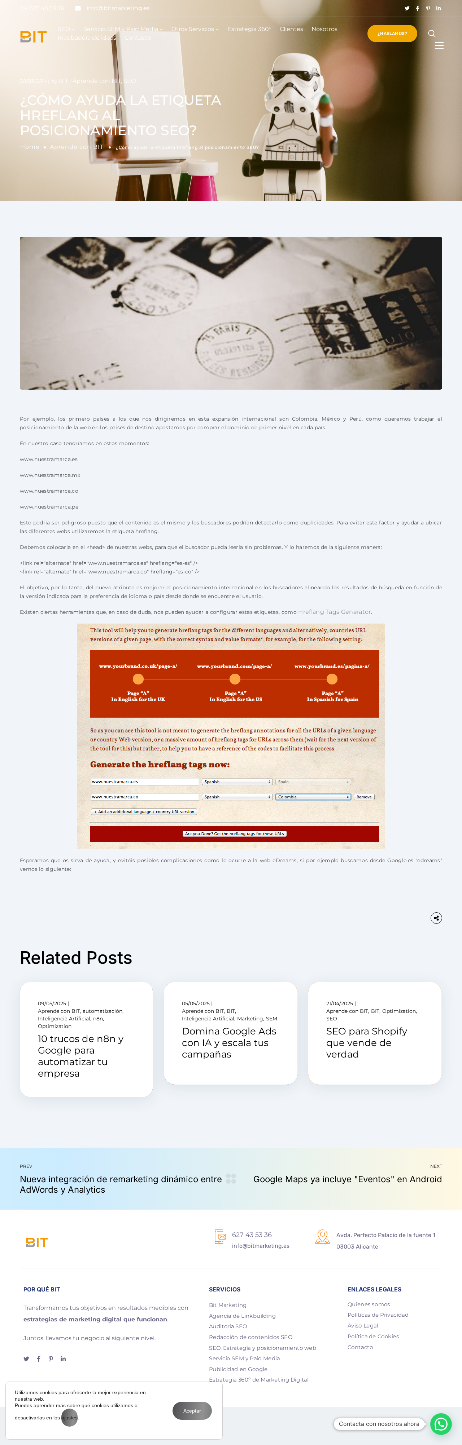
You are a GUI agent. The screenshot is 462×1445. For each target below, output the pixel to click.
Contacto (138, 37)
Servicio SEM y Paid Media (120, 29)
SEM (271, 1018)
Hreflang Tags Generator (334, 611)
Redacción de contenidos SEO (250, 1337)
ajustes (69, 1417)
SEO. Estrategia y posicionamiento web (262, 1347)
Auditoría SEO (228, 1326)
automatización (102, 1011)
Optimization (54, 1026)
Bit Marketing (228, 1305)
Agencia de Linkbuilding (242, 1315)
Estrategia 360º (249, 29)
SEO (64, 29)
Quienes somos (369, 1304)
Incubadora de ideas (87, 37)
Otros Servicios (192, 29)
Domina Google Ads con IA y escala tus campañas (229, 1042)
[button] (441, 1424)
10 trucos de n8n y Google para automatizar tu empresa (80, 1056)
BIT (63, 80)
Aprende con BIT (77, 146)
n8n (98, 1018)
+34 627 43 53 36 (40, 8)
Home (30, 146)
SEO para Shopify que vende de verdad (366, 1042)
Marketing (250, 1018)
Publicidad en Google (238, 1369)
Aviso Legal (363, 1325)
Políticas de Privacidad (378, 1315)
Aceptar (192, 1411)
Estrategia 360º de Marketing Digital (259, 1380)
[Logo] (33, 36)
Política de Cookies (373, 1336)
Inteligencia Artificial (64, 1018)
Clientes (291, 29)
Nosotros (324, 29)
